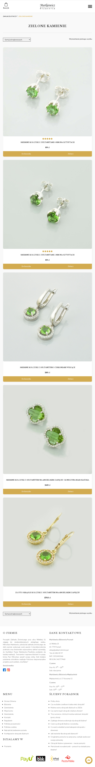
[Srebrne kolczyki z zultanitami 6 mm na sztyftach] (47, 91)
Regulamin (8, 721)
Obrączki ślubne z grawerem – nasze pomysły (68, 743)
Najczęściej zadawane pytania (15, 730)
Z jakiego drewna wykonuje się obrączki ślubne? (69, 721)
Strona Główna (10, 701)
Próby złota (55, 701)
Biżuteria (7, 704)
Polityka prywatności (12, 724)
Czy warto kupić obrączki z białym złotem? (67, 711)
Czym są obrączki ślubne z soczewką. (64, 724)
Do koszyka (26, 154)
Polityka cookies (10, 727)
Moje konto (8, 711)
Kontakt (7, 717)
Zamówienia (8, 708)
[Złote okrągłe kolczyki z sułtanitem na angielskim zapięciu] (47, 542)
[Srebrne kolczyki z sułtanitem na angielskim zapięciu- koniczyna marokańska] (47, 429)
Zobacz (70, 154)
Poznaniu (7, 746)
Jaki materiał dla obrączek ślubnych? (64, 733)
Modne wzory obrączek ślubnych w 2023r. (66, 708)
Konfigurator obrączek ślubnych (16, 733)
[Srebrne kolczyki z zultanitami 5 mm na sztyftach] (47, 204)
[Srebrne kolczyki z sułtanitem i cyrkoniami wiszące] (47, 316)
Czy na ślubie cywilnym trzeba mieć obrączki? (68, 704)
